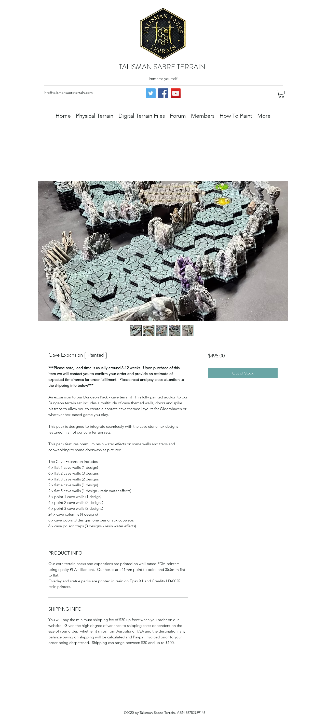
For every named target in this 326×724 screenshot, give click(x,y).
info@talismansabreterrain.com (68, 92)
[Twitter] (151, 93)
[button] (281, 94)
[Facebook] (163, 93)
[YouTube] (176, 93)
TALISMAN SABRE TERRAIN (162, 67)
